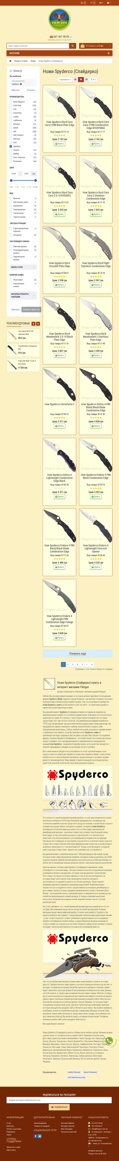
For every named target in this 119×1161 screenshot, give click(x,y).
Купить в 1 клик (61, 118)
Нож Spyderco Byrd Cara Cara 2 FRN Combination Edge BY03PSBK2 (96, 125)
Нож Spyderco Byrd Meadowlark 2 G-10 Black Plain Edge (59, 336)
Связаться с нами (13, 1147)
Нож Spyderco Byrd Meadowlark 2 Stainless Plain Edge (95, 336)
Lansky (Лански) (74, 1072)
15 (93, 79)
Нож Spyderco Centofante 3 (59, 404)
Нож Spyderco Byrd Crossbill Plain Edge (59, 264)
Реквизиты (11, 1132)
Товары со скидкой (41, 1126)
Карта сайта (11, 1150)
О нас (9, 1123)
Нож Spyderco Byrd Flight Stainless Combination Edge (96, 264)
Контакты (10, 1126)
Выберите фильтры (31, 309)
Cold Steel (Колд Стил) (76, 1077)
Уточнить (31, 90)
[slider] (11, 180)
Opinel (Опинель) (90, 1072)
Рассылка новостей (68, 1132)
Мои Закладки (66, 1129)
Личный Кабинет (67, 1123)
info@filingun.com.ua (99, 1129)
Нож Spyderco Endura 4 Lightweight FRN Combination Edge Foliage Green (59, 620)
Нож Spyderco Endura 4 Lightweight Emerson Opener (95, 548)
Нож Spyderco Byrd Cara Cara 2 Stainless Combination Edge (96, 195)
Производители (40, 1123)
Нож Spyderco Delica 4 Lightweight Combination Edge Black (59, 478)
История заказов (67, 1126)
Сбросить (15, 90)
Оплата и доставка (14, 1129)
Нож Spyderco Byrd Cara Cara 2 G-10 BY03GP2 (59, 194)
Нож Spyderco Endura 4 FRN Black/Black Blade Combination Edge (59, 548)
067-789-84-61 (96, 1126)
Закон (9, 1134)
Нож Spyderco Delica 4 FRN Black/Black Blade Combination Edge (95, 407)
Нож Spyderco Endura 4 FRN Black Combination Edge (96, 476)
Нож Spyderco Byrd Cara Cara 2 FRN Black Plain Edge (59, 123)
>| (91, 664)
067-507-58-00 (61, 36)
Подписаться (61, 1107)
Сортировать (65, 79)
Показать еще (77, 653)
